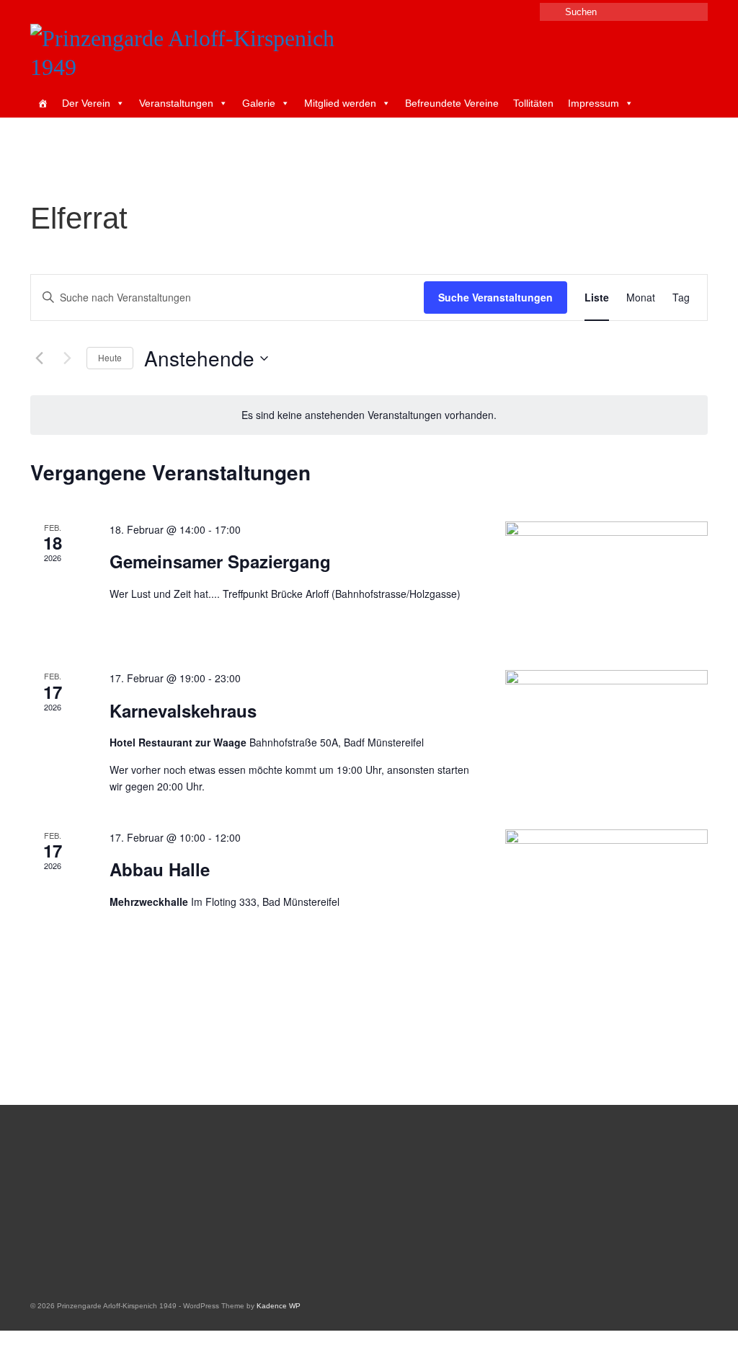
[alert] (369, 415)
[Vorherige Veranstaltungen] (39, 358)
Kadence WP (279, 1306)
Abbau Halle (160, 869)
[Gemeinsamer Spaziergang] (606, 578)
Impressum (593, 103)
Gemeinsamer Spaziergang (220, 561)
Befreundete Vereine (452, 103)
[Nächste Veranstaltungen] (67, 358)
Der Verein (86, 103)
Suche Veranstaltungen (495, 297)
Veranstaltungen (176, 103)
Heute (110, 357)
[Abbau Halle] (606, 886)
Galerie (258, 103)
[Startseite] (42, 103)
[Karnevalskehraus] (606, 727)
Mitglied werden (340, 103)
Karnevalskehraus (183, 710)
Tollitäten (533, 103)
